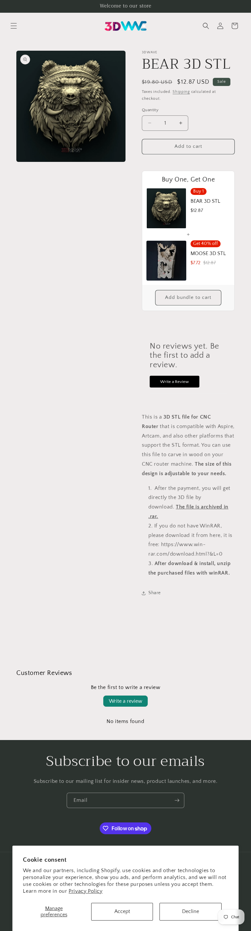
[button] (14, 26)
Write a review (125, 701)
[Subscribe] (177, 800)
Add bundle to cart (188, 297)
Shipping (181, 92)
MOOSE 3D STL (208, 253)
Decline (190, 911)
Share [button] (154, 592)
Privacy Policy (85, 891)
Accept (122, 911)
